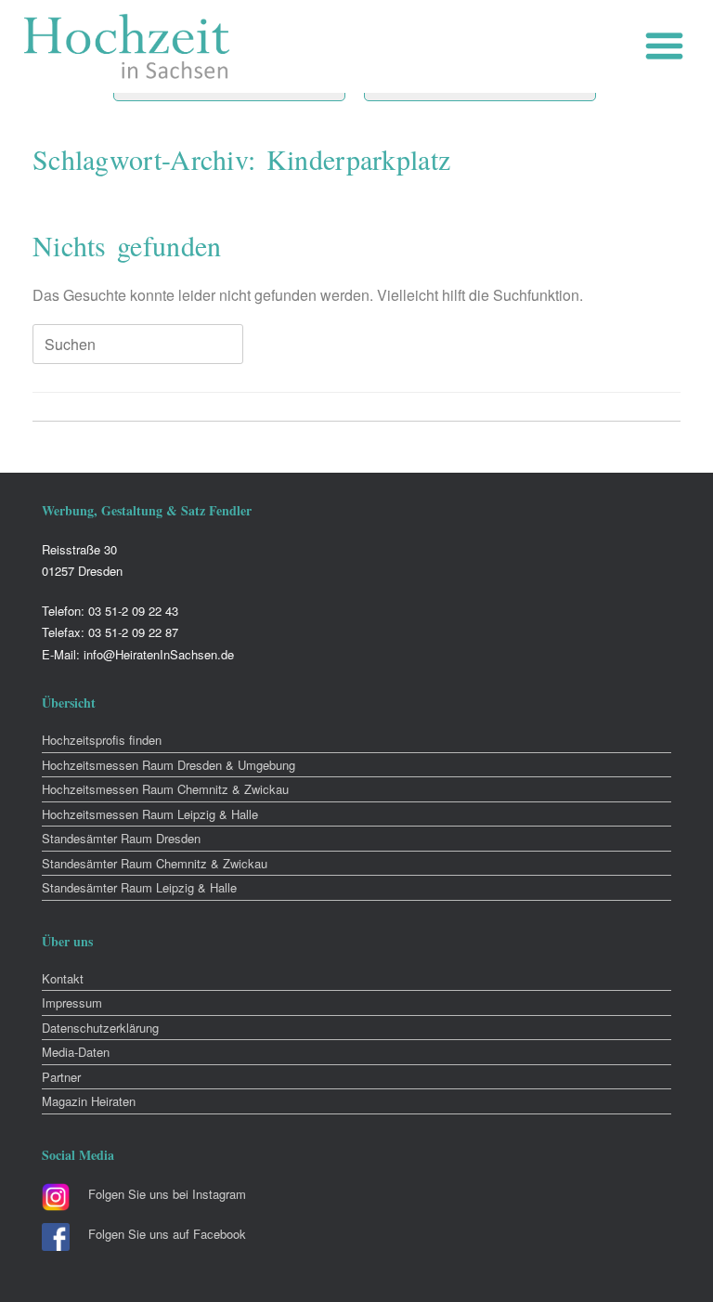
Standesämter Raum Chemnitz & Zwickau (154, 863)
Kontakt (63, 978)
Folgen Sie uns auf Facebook (167, 1234)
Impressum (72, 1002)
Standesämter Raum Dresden (121, 838)
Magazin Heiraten (89, 1101)
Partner (61, 1077)
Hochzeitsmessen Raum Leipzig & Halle (150, 814)
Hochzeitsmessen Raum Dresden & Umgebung (168, 765)
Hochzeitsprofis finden (102, 740)
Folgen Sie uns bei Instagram (167, 1194)
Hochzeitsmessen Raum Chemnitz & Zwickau (165, 789)
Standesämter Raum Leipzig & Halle (139, 887)
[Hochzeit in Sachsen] (127, 46)
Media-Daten (76, 1052)
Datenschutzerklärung (100, 1027)
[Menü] (669, 46)
